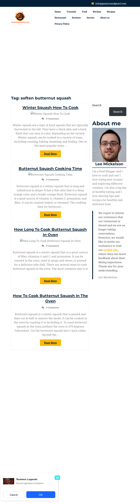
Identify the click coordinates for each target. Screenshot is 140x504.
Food (84, 11)
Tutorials (71, 11)
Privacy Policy (62, 23)
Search (96, 105)
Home (58, 11)
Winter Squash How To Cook (50, 107)
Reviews (76, 17)
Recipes (111, 11)
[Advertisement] (70, 61)
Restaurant (60, 17)
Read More (52, 154)
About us (105, 17)
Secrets (90, 17)
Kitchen (97, 11)
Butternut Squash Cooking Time (50, 168)
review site (110, 250)
